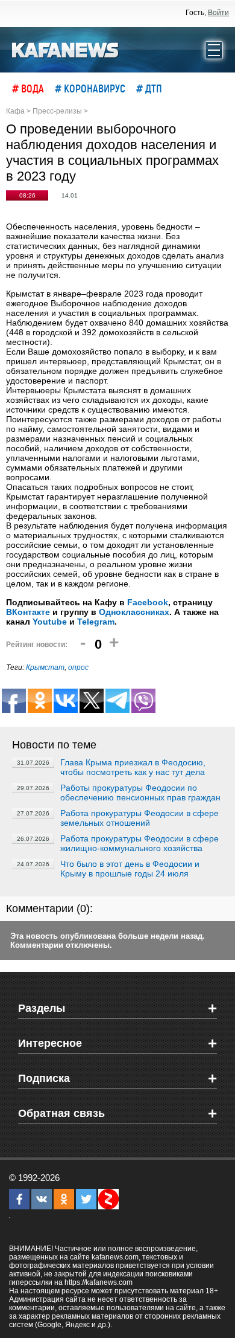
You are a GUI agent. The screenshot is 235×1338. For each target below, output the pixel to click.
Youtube (50, 621)
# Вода (28, 88)
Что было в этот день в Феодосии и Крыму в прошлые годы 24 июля (129, 868)
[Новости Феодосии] (65, 49)
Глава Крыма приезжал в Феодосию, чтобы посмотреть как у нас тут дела (132, 767)
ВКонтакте (28, 612)
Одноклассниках (134, 612)
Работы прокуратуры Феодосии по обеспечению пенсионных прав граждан (140, 792)
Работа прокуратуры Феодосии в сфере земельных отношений (139, 818)
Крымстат (45, 667)
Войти (218, 12)
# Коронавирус (90, 88)
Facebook (147, 602)
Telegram (95, 621)
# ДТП (149, 88)
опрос (78, 667)
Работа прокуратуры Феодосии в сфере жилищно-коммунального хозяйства (139, 843)
